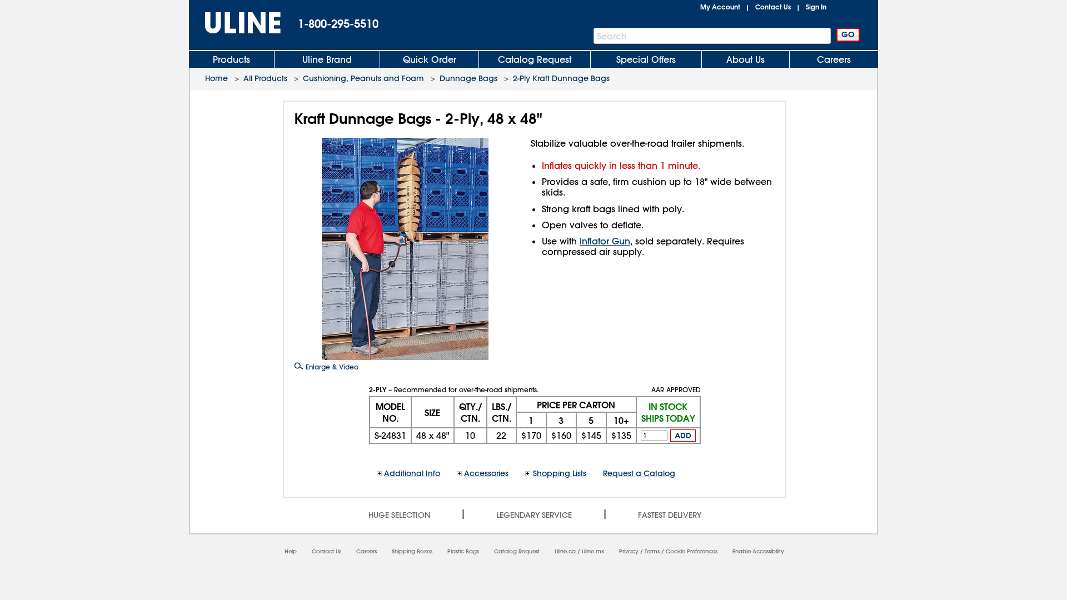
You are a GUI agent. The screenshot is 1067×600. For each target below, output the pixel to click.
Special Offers (646, 59)
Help (291, 551)
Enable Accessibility (758, 551)
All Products (265, 78)
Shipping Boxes (412, 551)
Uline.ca (565, 551)
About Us (745, 59)
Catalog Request (534, 59)
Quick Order (429, 59)
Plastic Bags (463, 551)
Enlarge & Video (330, 366)
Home (216, 78)
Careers (834, 59)
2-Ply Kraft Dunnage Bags (561, 78)
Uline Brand (327, 59)
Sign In (816, 6)
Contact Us (773, 6)
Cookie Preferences (691, 551)
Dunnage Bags (468, 78)
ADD (683, 436)
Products (231, 59)
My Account (720, 6)
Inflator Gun (605, 241)
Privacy (629, 551)
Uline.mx (593, 551)
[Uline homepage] (235, 23)
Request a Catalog (639, 473)
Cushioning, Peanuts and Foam (363, 78)
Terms (652, 551)
